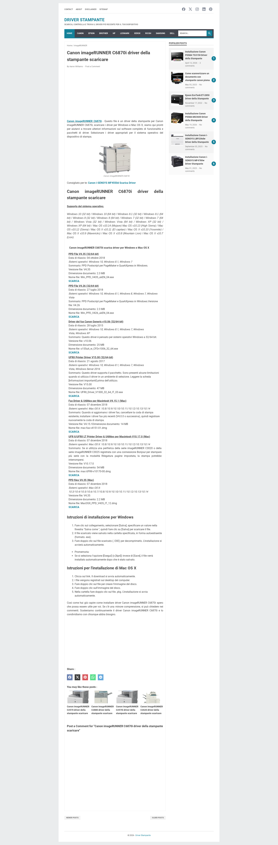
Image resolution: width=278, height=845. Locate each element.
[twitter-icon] (190, 9)
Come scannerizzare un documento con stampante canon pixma (197, 76)
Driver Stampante (84, 19)
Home (69, 33)
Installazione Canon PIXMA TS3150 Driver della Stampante (196, 55)
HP (114, 33)
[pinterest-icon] (210, 9)
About (79, 9)
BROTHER (103, 33)
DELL (172, 33)
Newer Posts (72, 818)
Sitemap (103, 9)
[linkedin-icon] (203, 9)
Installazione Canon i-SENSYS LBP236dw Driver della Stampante (197, 138)
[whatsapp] (93, 677)
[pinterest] (85, 677)
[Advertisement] (115, 94)
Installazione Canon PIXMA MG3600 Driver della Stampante (196, 117)
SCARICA (74, 281)
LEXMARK (124, 33)
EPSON (91, 33)
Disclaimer (91, 9)
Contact (68, 9)
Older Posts (158, 818)
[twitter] (77, 677)
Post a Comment (92, 66)
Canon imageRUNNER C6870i (84, 121)
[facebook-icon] (183, 9)
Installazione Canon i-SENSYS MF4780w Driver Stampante (196, 160)
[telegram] (100, 677)
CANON (80, 33)
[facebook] (70, 677)
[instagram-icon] (197, 9)
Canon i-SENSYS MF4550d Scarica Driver (112, 182)
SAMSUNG (160, 33)
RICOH (148, 33)
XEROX (137, 33)
